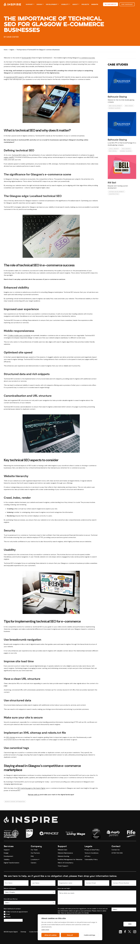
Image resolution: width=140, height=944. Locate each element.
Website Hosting (63, 856)
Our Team (34, 850)
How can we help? (64, 888)
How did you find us (10, 899)
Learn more (45, 929)
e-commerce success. (87, 58)
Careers (33, 863)
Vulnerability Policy (91, 859)
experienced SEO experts (15, 77)
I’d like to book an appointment (17, 912)
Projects (85, 4)
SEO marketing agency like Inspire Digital (31, 788)
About (75, 4)
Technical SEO (26, 58)
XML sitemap (10, 737)
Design (39, 4)
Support (29, 4)
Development (51, 4)
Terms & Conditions (91, 853)
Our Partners (35, 853)
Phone (8, 917)
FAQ (32, 856)
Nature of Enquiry (10, 888)
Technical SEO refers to (20, 155)
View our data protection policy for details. (75, 913)
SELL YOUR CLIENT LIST (110, 4)
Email (8, 914)
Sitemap (23, 932)
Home (5, 50)
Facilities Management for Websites (70, 859)
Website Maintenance (65, 853)
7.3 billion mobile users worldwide (18, 335)
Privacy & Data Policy (92, 850)
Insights (94, 4)
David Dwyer (12, 37)
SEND (129, 924)
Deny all (70, 935)
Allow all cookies (50, 935)
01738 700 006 (117, 853)
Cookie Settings (34, 932)
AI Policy (87, 856)
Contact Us (116, 850)
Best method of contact (12, 909)
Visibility (65, 4)
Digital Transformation (11, 863)
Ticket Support (63, 866)
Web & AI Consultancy (65, 863)
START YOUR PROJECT (127, 4)
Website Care (62, 850)
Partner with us (34, 795)
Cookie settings (89, 935)
